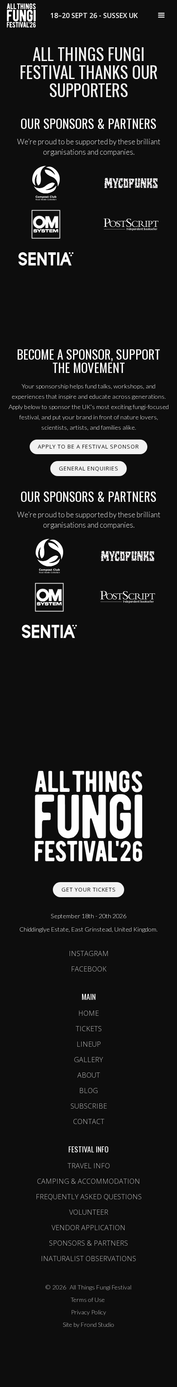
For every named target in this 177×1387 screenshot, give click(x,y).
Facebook (89, 969)
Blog (88, 1090)
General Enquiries (89, 468)
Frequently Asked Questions (89, 1196)
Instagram (89, 953)
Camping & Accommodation (88, 1181)
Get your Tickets (88, 889)
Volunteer (88, 1212)
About (88, 1075)
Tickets (89, 1028)
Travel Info (88, 1165)
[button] (161, 15)
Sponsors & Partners (88, 1243)
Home (88, 1013)
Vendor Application (88, 1227)
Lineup (88, 1044)
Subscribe (88, 1106)
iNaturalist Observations (88, 1258)
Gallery (88, 1059)
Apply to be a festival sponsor (88, 446)
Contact (88, 1121)
